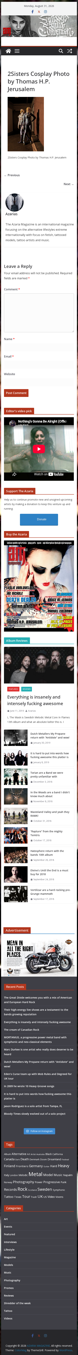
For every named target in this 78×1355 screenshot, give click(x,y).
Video (51, 1197)
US (45, 1197)
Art (28, 1154)
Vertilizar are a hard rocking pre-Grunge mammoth (50, 891)
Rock (22, 1189)
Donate (41, 519)
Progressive (51, 1182)
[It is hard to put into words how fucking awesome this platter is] (16, 758)
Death (24, 1159)
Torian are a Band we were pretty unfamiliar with (46, 774)
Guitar (47, 1166)
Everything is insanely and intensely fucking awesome (35, 700)
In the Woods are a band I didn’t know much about (50, 794)
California (57, 1154)
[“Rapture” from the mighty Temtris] (16, 836)
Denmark (35, 1159)
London (14, 1175)
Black (48, 1154)
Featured (13, 689)
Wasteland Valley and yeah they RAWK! (49, 813)
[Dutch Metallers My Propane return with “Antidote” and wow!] (16, 738)
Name (9, 339)
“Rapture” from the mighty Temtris (46, 833)
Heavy (63, 1165)
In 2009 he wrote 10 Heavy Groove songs (29, 1086)
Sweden (45, 1189)
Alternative (19, 1154)
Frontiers (22, 1166)
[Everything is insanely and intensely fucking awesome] (39, 665)
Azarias (32, 710)
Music (58, 1175)
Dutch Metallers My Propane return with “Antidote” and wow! (49, 735)
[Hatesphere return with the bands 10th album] (16, 855)
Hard (53, 1166)
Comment (12, 289)
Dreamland (54, 1159)
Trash (34, 1197)
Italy (6, 1175)
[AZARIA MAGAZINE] (39, 18)
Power (39, 1182)
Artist (33, 1154)
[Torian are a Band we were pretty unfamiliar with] (16, 777)
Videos (8, 1318)
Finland (9, 1166)
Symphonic (59, 1189)
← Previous (12, 175)
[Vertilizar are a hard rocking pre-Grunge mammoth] (16, 894)
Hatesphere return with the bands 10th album (47, 852)
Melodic (23, 1175)
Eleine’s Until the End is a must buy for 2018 (49, 872)
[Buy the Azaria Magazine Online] (39, 542)
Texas (17, 1197)
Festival (65, 1159)
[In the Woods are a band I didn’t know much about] (16, 797)
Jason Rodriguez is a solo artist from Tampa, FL (33, 1106)
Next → (69, 184)
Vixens (59, 1197)
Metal (35, 1174)
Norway (8, 1182)
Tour (26, 1196)
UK (40, 1196)
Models (8, 1265)
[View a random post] (69, 51)
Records (10, 1189)
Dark (17, 1159)
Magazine (10, 1257)
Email (9, 356)
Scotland (32, 1190)
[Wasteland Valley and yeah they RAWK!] (16, 816)
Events (8, 1226)
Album (7, 1154)
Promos (9, 1288)
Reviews (26, 689)
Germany (36, 1166)
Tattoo (8, 1197)
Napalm (68, 1175)
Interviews (10, 1242)
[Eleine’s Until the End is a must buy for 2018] (16, 875)
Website (9, 374)
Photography (23, 1181)
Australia (40, 1154)
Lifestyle (9, 1249)
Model (48, 1174)
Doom (43, 1159)
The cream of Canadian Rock (21, 1029)
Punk (63, 1182)
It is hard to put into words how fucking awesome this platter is (49, 755)
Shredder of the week (17, 1303)
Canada (9, 1159)
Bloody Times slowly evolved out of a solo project (34, 1113)
